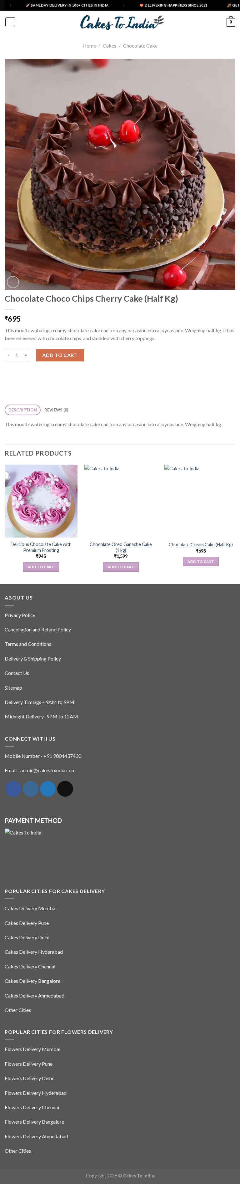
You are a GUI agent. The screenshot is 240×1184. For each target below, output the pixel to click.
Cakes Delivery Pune (27, 923)
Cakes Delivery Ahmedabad (34, 995)
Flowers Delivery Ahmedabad (36, 1136)
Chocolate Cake (140, 45)
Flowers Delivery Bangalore (34, 1122)
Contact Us (17, 673)
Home (89, 45)
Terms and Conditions (28, 644)
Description (22, 409)
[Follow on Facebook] (13, 789)
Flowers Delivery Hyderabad (36, 1093)
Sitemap (13, 688)
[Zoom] (13, 282)
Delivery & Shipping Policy (33, 658)
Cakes (109, 45)
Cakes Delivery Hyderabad (34, 952)
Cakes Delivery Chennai (30, 966)
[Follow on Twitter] (48, 789)
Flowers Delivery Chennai (32, 1107)
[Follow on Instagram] (30, 789)
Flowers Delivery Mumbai (32, 1049)
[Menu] (10, 22)
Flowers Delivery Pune (28, 1064)
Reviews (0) (56, 409)
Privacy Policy (20, 615)
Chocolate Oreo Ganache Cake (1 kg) (121, 547)
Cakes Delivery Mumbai (31, 908)
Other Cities (18, 1010)
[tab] (23, 410)
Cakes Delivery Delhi (27, 937)
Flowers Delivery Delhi (29, 1078)
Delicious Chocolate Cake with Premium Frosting (41, 547)
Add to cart (60, 355)
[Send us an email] (65, 789)
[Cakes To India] (120, 22)
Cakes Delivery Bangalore (32, 981)
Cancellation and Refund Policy (38, 629)
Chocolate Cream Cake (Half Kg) (201, 544)
